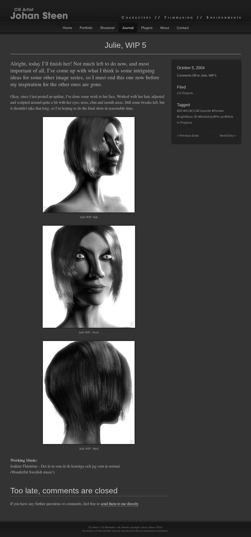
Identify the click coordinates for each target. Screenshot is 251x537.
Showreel (107, 28)
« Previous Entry (188, 135)
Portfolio (86, 28)
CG (193, 111)
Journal (128, 28)
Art (187, 111)
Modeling (206, 116)
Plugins (146, 28)
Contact (183, 28)
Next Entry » (228, 135)
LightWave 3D (188, 116)
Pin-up (219, 116)
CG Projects (185, 93)
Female (219, 111)
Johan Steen (148, 527)
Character (204, 111)
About (164, 28)
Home (67, 28)
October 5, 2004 (191, 68)
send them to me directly (119, 503)
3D (181, 111)
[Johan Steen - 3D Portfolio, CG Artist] (125, 11)
